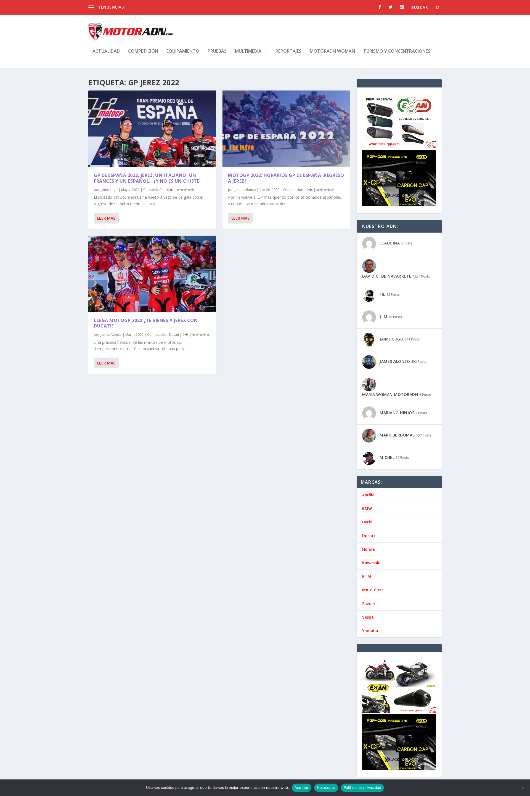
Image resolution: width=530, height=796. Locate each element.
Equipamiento (182, 51)
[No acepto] (522, 787)
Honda (368, 549)
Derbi (367, 522)
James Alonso (111, 334)
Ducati (174, 334)
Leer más (106, 218)
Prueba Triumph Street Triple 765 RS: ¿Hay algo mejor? (175, 7)
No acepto (326, 787)
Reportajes (288, 51)
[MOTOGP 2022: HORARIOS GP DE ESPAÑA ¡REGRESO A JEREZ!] (286, 128)
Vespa (368, 617)
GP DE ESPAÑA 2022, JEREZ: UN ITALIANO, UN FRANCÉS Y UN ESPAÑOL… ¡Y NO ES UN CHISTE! (147, 178)
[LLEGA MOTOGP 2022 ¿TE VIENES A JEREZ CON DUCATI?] (152, 274)
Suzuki (368, 603)
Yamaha (370, 630)
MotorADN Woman (332, 51)
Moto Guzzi (373, 589)
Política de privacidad (362, 787)
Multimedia (248, 51)
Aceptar (302, 787)
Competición (143, 51)
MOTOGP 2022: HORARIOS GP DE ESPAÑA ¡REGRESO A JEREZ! (286, 178)
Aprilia (368, 494)
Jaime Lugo (109, 189)
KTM (366, 576)
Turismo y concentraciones (396, 51)
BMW (367, 508)
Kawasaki (371, 562)
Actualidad (106, 51)
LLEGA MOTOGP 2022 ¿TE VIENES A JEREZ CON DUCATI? (146, 323)
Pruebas (217, 51)
